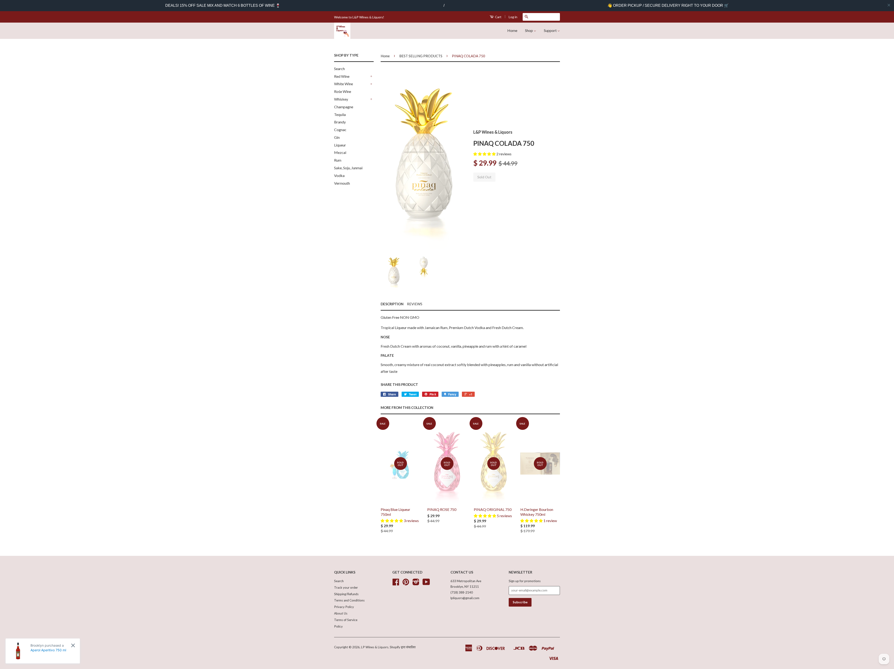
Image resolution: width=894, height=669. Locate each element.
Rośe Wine (342, 91)
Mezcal (340, 152)
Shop (529, 30)
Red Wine (341, 76)
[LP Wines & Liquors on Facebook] (395, 583)
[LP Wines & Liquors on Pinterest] (405, 583)
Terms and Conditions (349, 600)
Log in (513, 17)
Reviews (414, 304)
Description (392, 304)
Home (512, 30)
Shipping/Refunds (346, 594)
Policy (338, 626)
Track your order (346, 587)
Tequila (340, 114)
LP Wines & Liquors (374, 647)
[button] (484, 154)
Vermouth (342, 183)
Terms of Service (345, 620)
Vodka (339, 175)
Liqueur (340, 145)
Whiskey (341, 99)
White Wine (343, 84)
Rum (337, 160)
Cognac (340, 129)
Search (339, 68)
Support (550, 30)
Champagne (343, 107)
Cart (497, 17)
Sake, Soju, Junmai (348, 168)
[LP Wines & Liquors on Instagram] (416, 583)
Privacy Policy (344, 607)
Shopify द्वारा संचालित (403, 647)
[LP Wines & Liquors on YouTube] (426, 583)
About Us (340, 613)
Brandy (340, 122)
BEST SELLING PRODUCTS (420, 56)
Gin (337, 137)
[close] (889, 5)
